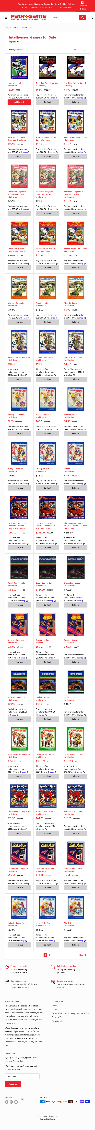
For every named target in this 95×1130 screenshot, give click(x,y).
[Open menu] (6, 18)
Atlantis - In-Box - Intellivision (43, 304)
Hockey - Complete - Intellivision (16, 698)
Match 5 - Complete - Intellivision (16, 924)
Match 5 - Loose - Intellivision (71, 924)
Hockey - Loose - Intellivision (71, 698)
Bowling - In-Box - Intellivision (43, 415)
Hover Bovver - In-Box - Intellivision (45, 755)
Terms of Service (59, 1017)
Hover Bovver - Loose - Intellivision (73, 755)
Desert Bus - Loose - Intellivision (72, 584)
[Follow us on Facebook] (6, 1102)
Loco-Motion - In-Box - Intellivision (45, 869)
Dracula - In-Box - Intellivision (43, 641)
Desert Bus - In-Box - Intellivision (44, 584)
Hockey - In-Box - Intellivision (43, 698)
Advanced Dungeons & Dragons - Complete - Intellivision (17, 194)
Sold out (47, 102)
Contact (55, 1009)
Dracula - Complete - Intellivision (16, 641)
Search (55, 1005)
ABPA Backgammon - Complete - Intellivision (17, 138)
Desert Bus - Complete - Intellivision (18, 584)
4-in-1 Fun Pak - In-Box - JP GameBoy (75, 84)
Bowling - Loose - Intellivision (71, 415)
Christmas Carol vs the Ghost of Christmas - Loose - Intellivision (75, 526)
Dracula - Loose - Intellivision (71, 641)
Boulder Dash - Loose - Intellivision (73, 358)
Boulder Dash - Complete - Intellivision (19, 358)
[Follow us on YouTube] (16, 1102)
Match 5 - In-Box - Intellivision (43, 924)
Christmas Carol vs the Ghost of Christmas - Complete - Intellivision (17, 526)
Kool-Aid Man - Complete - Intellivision (19, 812)
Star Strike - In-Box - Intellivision (16, 84)
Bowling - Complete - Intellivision (16, 415)
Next (81, 955)
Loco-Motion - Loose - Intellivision (73, 869)
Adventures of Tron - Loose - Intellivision (75, 249)
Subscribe (13, 1084)
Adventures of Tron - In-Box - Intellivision (46, 249)
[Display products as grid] (81, 50)
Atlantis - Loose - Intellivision (71, 304)
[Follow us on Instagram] (11, 1102)
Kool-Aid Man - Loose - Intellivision (73, 812)
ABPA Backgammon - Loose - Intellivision (75, 138)
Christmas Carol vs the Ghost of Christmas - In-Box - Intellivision (46, 526)
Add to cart (19, 102)
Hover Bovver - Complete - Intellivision (19, 755)
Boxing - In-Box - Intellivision (43, 470)
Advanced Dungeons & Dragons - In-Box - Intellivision (45, 194)
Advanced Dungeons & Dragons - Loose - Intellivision (73, 194)
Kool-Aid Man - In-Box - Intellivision (45, 812)
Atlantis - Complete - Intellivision (16, 304)
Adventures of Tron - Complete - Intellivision (17, 249)
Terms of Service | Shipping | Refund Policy (70, 1013)
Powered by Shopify (47, 1119)
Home (7, 28)
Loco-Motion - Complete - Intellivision (18, 869)
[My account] (91, 17)
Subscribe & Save (83, 7)
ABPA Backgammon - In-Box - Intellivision (46, 138)
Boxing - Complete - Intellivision (16, 470)
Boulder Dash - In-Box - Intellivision (45, 358)
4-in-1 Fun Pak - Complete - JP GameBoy (47, 84)
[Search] (82, 17)
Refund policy (57, 1021)
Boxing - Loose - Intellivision (71, 470)
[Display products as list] (85, 50)
